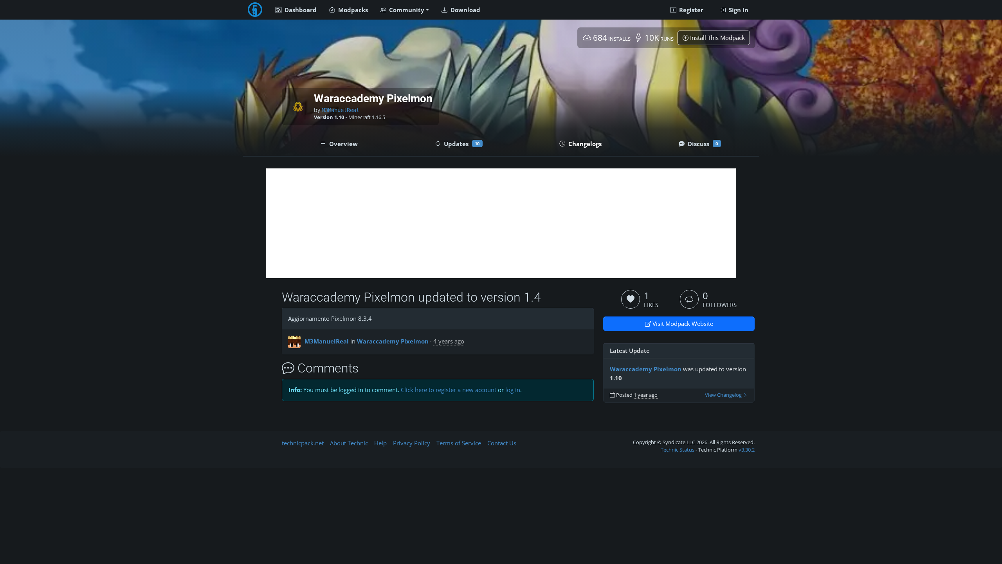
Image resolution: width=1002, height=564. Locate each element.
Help (380, 443)
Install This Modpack (716, 38)
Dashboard (300, 10)
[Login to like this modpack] (630, 299)
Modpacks (352, 10)
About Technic (349, 443)
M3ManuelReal (340, 110)
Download (464, 10)
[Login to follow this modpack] (689, 299)
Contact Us (501, 443)
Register (690, 10)
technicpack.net (303, 443)
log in (512, 390)
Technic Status (677, 449)
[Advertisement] (501, 223)
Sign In (737, 10)
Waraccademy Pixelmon (393, 341)
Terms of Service (458, 443)
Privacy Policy (411, 443)
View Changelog (724, 395)
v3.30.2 (747, 449)
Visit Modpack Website (682, 323)
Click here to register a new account (448, 390)
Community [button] (405, 10)
